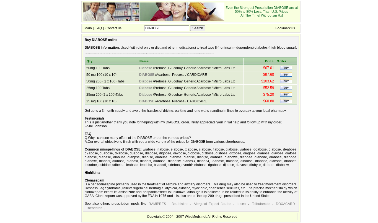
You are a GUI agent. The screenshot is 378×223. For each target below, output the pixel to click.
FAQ (98, 28)
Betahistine (180, 204)
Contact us (113, 28)
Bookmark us (285, 28)
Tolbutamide (261, 204)
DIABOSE (146, 75)
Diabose (145, 68)
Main (88, 28)
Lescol (242, 204)
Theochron (94, 208)
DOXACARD (285, 204)
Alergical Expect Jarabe (212, 204)
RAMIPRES (157, 204)
